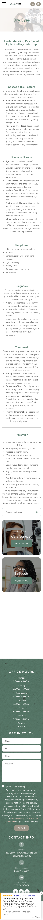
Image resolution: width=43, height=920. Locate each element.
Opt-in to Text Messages (16, 786)
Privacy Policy (18, 818)
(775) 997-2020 (21, 870)
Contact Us (21, 580)
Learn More (21, 543)
